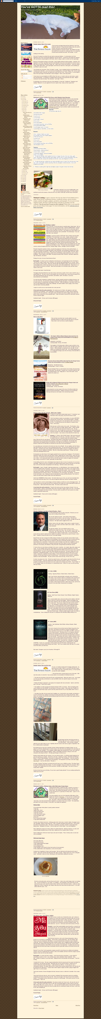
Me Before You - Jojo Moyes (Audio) (26, 136)
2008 (23, 181)
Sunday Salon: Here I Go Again (42, 44)
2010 (23, 178)
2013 (23, 99)
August (24, 106)
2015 (23, 96)
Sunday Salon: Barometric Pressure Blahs (27, 160)
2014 (23, 98)
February (24, 172)
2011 (23, 177)
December (25, 100)
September (25, 105)
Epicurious (62, 796)
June (24, 109)
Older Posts (78, 1005)
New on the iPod (26, 121)
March (24, 171)
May (24, 111)
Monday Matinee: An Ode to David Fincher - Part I (27, 127)
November (25, 102)
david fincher (38, 660)
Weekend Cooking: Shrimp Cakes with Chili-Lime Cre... (27, 133)
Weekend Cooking (39, 910)
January (24, 174)
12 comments (49, 505)
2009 (23, 179)
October (24, 103)
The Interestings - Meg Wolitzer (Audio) (27, 119)
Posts (24, 75)
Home (57, 1005)
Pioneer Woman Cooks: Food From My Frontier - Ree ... (27, 163)
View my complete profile (25, 206)
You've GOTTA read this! (38, 7)
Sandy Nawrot (25, 191)
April (24, 169)
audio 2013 (38, 311)
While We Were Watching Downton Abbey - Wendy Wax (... (27, 153)
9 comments (49, 407)
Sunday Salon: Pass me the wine (27, 130)
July (24, 108)
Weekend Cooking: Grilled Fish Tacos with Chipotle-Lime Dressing (51, 97)
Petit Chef (47, 876)
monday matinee (44, 660)
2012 (23, 175)
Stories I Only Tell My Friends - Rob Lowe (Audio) (27, 123)
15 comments (49, 91)
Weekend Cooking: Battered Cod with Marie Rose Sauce (26, 149)
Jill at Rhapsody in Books (62, 383)
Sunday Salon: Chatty (26, 147)
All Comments (25, 78)
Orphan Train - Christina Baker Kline (27, 166)
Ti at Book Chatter (69, 362)
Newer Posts (35, 1005)
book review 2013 (44, 311)
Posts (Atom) (41, 1008)
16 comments (49, 780)
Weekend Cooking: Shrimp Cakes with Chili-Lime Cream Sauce (50, 786)
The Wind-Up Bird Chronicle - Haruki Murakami (27, 141)
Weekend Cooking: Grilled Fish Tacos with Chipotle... (27, 116)
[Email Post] (53, 91)
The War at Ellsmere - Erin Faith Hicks (26, 158)
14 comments (49, 310)
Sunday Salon (38, 92)
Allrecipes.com (52, 106)
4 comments (49, 659)
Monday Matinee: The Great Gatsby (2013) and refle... (27, 144)
